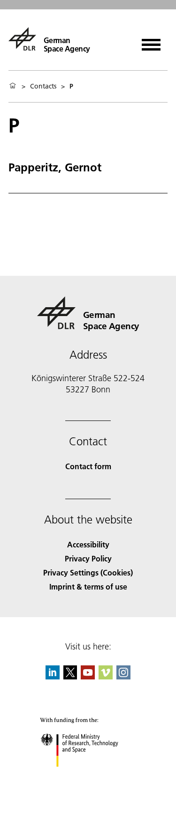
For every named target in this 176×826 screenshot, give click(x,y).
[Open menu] (151, 41)
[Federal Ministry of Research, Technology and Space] (88, 776)
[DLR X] (70, 676)
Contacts (43, 86)
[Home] (12, 86)
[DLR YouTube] (88, 676)
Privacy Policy (88, 558)
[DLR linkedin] (53, 676)
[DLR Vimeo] (106, 676)
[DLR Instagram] (123, 676)
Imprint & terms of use (88, 586)
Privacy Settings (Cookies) (88, 572)
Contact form (88, 466)
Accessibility (88, 544)
